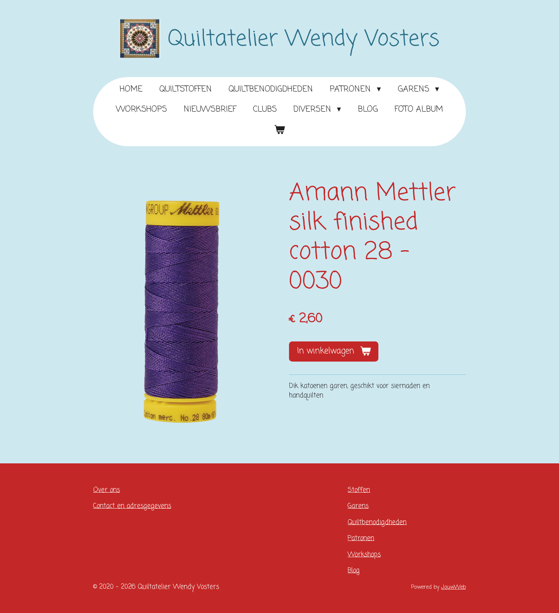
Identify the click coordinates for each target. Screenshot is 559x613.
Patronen (361, 538)
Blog (354, 570)
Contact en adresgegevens (132, 506)
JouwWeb (453, 587)
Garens (358, 506)
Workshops (364, 554)
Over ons (106, 490)
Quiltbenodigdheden (377, 522)
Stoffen (359, 490)
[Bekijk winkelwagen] (279, 130)
